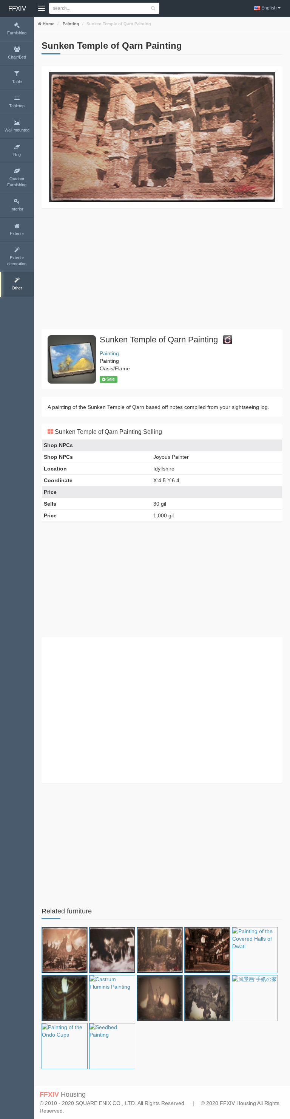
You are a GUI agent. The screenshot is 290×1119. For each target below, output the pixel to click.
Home (48, 24)
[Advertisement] (162, 269)
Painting (70, 24)
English (269, 8)
